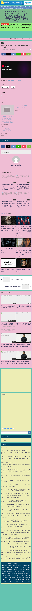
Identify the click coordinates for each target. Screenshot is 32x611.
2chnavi (3, 394)
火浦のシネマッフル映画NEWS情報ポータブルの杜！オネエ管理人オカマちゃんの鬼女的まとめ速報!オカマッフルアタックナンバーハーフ (15, 515)
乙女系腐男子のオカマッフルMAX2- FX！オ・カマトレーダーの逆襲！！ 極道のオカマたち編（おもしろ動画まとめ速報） (15, 458)
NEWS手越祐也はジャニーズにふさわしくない (7, 130)
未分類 (2, 42)
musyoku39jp (16, 165)
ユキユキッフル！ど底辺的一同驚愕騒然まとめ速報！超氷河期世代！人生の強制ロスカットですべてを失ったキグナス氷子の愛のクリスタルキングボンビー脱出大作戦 (16, 552)
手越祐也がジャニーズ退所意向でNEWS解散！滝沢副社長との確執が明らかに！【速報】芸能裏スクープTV (7, 119)
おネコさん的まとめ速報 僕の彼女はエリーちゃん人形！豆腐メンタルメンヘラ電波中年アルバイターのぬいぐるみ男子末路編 (16, 452)
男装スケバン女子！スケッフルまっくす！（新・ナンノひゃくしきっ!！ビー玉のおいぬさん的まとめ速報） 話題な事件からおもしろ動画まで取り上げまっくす (16, 495)
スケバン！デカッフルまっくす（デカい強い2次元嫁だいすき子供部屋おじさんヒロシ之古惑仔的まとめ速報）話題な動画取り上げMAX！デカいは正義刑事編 (16, 532)
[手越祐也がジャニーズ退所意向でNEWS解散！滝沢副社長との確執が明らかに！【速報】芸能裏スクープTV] (7, 110)
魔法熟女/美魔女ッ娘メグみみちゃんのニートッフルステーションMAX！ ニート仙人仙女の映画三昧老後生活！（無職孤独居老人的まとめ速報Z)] (15, 464)
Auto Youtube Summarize (14, 80)
